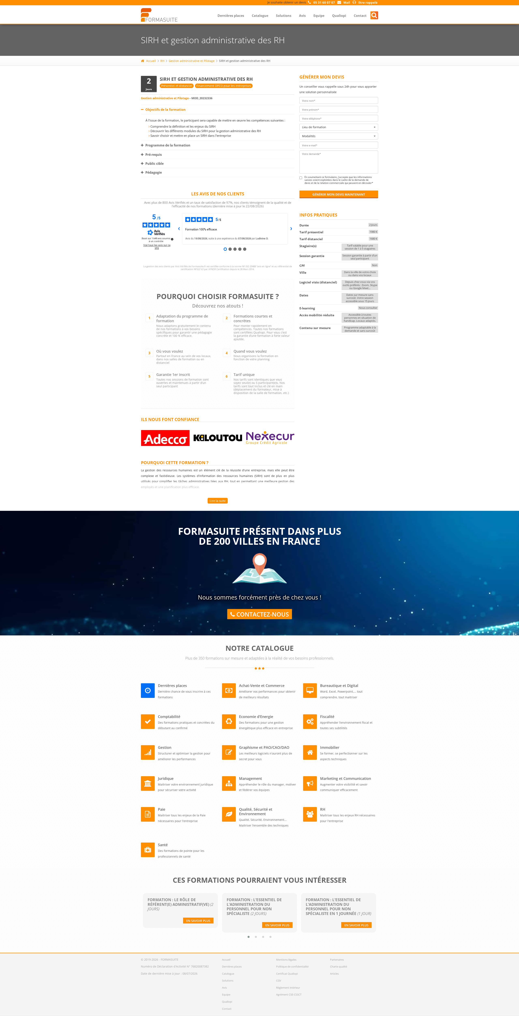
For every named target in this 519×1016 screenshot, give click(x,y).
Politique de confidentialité (292, 966)
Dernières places (231, 15)
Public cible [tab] (154, 163)
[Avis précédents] (179, 228)
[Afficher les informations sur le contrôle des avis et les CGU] (172, 239)
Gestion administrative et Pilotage (191, 61)
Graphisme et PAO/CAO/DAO (264, 747)
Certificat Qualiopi (287, 973)
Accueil (151, 61)
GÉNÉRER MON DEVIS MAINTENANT (338, 194)
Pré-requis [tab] (153, 154)
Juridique (166, 778)
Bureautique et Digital (339, 685)
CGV (278, 980)
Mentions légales (286, 959)
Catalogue (260, 15)
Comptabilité (169, 716)
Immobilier (329, 747)
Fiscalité (327, 716)
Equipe (318, 15)
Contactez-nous (262, 614)
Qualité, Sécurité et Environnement (255, 811)
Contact (360, 15)
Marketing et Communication (345, 778)
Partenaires (337, 959)
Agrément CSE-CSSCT (288, 994)
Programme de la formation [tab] (167, 145)
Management (250, 778)
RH (162, 61)
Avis (302, 15)
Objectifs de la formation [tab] (165, 109)
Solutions (283, 15)
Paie (161, 809)
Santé (163, 845)
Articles (334, 973)
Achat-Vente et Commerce (261, 685)
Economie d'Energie (256, 716)
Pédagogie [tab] (153, 172)
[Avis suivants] (291, 228)
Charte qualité (338, 966)
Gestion (164, 747)
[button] (248, 937)
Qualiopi (339, 15)
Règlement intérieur (288, 987)
